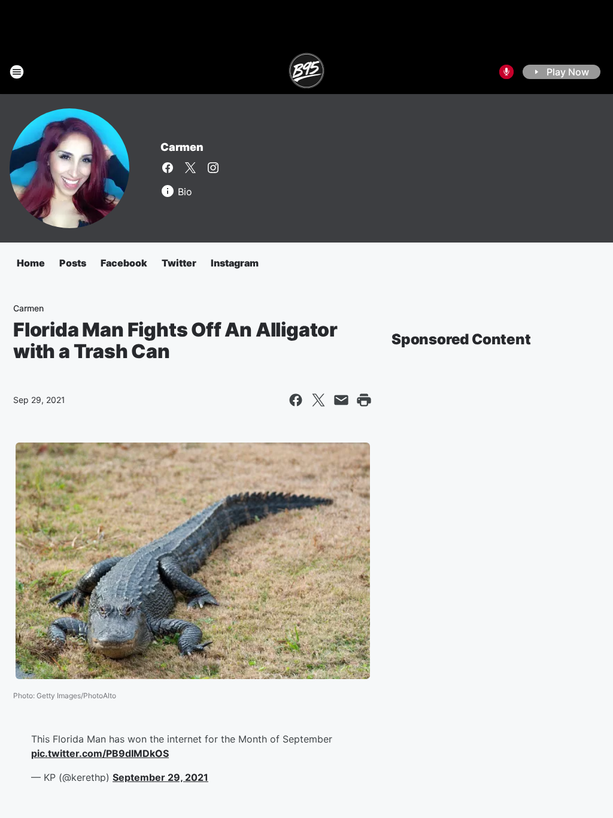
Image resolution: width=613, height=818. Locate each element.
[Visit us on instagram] (213, 167)
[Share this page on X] (318, 400)
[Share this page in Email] (341, 400)
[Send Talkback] (506, 72)
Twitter (179, 263)
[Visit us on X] (190, 167)
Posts (72, 263)
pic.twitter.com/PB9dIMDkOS (100, 753)
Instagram (235, 263)
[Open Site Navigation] (17, 72)
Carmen (182, 147)
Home (31, 263)
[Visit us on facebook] (167, 167)
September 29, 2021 (160, 777)
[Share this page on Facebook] (295, 400)
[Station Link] (306, 72)
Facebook (124, 263)
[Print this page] (364, 400)
